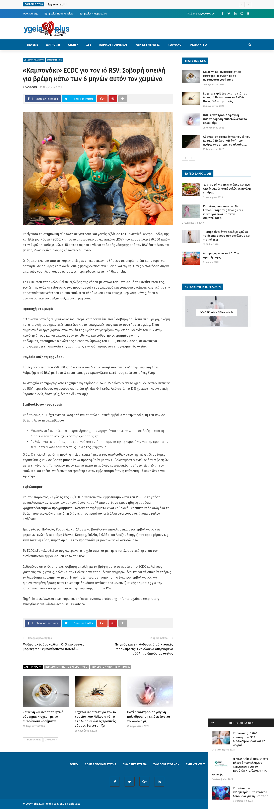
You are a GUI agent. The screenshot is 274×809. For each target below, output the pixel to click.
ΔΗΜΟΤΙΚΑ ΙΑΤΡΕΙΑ (135, 764)
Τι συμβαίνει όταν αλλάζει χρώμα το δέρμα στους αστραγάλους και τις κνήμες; (226, 236)
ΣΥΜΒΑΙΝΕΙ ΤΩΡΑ (54, 60)
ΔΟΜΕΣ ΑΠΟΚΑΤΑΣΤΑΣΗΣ (100, 764)
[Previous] (185, 158)
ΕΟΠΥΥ (73, 764)
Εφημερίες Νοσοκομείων (58, 13)
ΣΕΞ (88, 44)
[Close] (212, 723)
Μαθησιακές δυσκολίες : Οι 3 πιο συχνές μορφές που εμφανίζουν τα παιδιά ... (53, 646)
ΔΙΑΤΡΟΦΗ (53, 44)
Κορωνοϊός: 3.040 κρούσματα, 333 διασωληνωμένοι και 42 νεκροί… (249, 739)
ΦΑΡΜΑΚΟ (175, 44)
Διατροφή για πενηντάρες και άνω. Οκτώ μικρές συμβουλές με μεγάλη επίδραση (227, 188)
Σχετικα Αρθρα (32, 666)
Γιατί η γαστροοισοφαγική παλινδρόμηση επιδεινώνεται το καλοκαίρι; (148, 716)
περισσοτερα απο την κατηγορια (110, 666)
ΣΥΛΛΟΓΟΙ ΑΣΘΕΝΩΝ (166, 764)
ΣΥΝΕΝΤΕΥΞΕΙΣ (195, 764)
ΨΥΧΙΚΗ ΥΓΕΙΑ (198, 44)
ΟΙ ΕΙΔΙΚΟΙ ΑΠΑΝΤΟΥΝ (34, 60)
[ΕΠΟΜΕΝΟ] (192, 158)
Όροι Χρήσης (30, 13)
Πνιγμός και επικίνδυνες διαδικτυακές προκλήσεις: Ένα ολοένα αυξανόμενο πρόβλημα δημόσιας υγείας (144, 648)
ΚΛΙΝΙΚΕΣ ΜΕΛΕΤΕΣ (147, 44)
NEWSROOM (30, 87)
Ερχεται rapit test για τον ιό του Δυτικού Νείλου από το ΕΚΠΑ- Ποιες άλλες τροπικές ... (225, 97)
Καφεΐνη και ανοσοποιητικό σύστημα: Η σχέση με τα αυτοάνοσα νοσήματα (43, 716)
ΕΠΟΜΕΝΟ (50, 739)
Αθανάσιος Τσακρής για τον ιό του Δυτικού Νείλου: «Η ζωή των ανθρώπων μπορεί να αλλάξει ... (227, 140)
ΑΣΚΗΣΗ (73, 44)
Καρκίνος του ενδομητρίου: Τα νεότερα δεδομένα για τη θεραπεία (250, 792)
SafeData (74, 803)
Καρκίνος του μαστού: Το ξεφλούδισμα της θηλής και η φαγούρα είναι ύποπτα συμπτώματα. (223, 212)
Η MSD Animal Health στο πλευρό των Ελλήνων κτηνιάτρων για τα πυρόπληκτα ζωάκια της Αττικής (240, 766)
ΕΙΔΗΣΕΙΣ (32, 44)
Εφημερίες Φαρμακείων (93, 13)
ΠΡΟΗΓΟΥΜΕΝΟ (34, 739)
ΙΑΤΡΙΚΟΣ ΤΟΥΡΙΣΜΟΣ (113, 44)
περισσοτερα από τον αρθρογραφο (66, 666)
